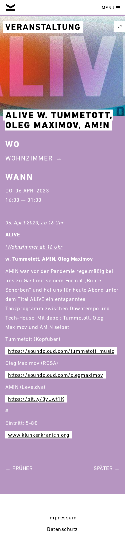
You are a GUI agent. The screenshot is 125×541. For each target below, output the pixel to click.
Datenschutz (62, 529)
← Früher (19, 468)
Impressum (62, 517)
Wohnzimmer (29, 158)
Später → (107, 468)
